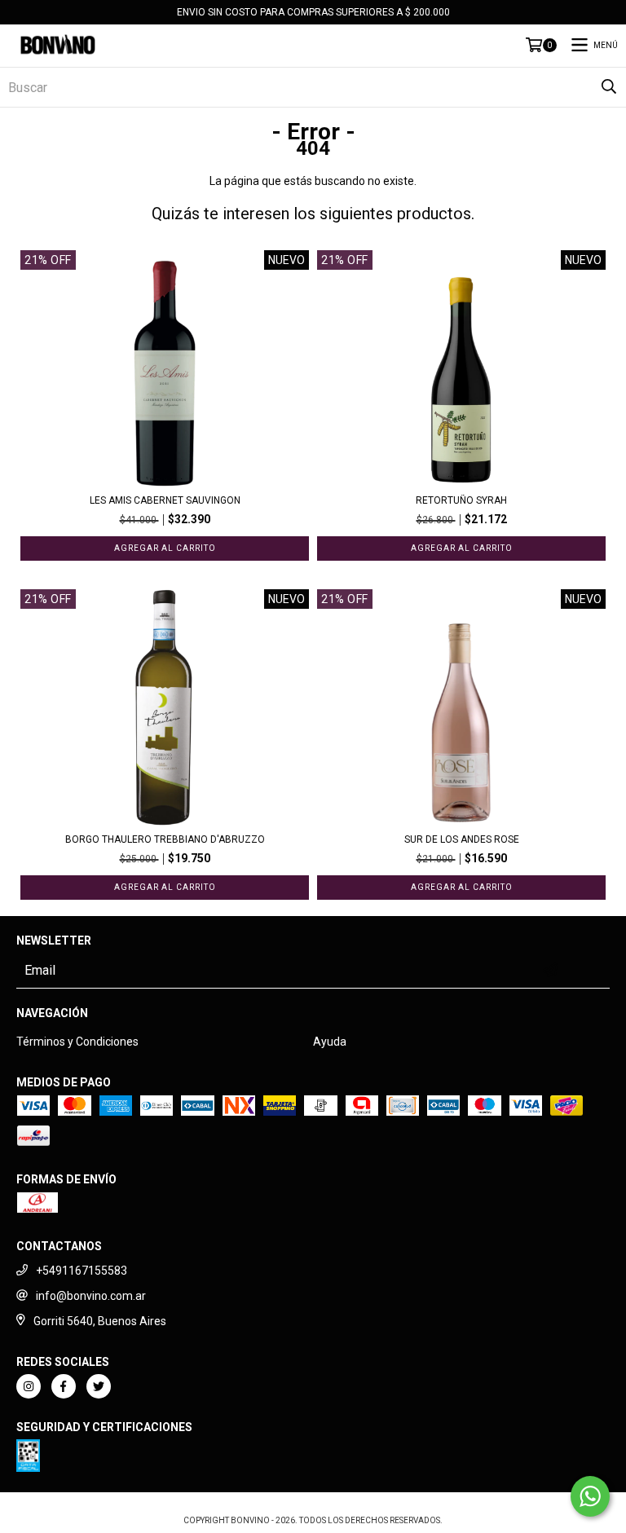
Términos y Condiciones (77, 1041)
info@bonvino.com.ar (91, 1295)
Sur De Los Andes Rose (461, 839)
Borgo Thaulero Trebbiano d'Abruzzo (165, 839)
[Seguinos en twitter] (98, 1386)
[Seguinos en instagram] (28, 1386)
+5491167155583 (81, 1270)
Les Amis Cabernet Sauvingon (165, 500)
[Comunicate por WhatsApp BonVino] (590, 1496)
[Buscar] (609, 87)
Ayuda (329, 1041)
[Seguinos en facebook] (63, 1386)
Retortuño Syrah (461, 500)
